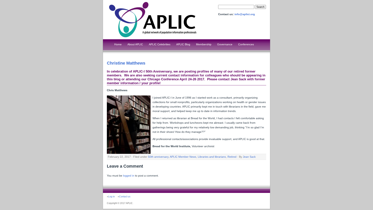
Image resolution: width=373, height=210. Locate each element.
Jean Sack (249, 156)
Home (118, 44)
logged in (128, 175)
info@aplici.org (244, 14)
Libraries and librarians (212, 156)
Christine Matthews (126, 63)
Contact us (124, 196)
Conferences (246, 44)
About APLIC (135, 44)
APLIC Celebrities (159, 44)
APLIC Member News (183, 156)
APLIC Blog (183, 44)
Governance (224, 44)
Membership (203, 44)
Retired (231, 156)
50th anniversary (158, 156)
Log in (111, 196)
